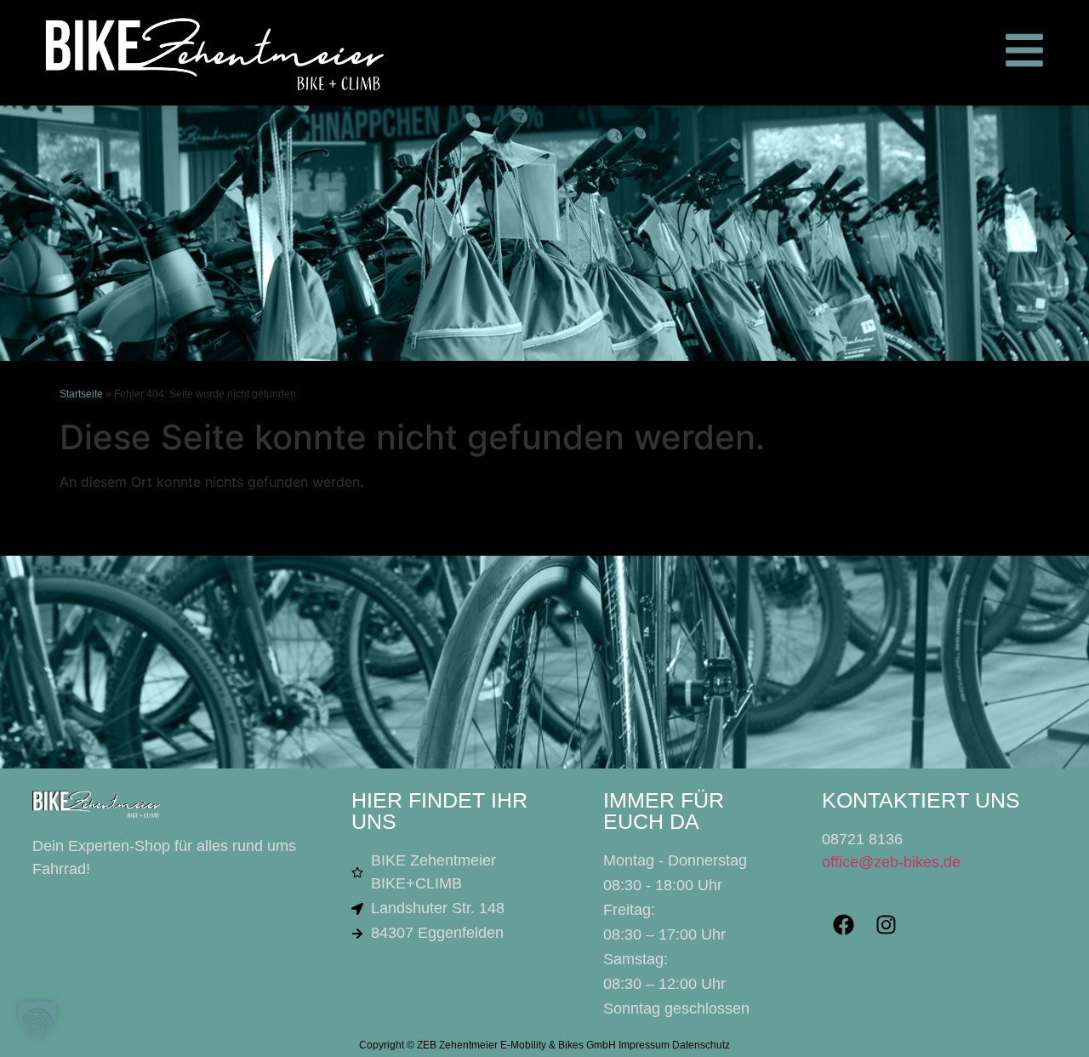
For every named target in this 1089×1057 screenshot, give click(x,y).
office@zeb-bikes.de (891, 862)
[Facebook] (843, 925)
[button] (19, 233)
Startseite (81, 394)
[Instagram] (885, 925)
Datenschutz (701, 1045)
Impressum (644, 1045)
